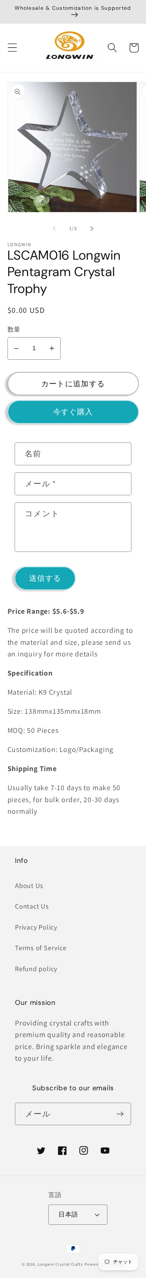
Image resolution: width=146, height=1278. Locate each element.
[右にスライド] (92, 228)
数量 (14, 329)
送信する (45, 578)
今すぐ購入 (73, 412)
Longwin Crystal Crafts (60, 1264)
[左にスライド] (54, 228)
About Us (29, 885)
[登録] (120, 1114)
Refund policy (36, 968)
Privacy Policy (36, 926)
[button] (12, 47)
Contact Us (32, 905)
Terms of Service (40, 947)
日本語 (68, 1214)
